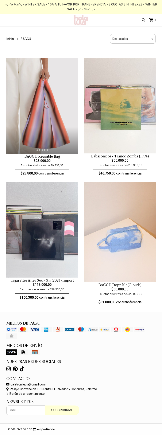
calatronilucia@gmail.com (28, 384)
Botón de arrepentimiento (27, 394)
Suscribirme (62, 410)
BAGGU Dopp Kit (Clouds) (120, 285)
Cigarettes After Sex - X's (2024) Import (42, 280)
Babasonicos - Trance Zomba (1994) (120, 156)
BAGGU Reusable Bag (42, 156)
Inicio (10, 39)
